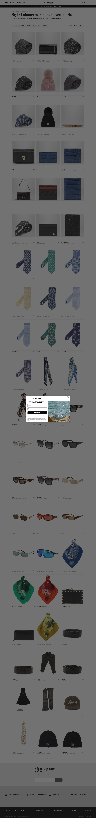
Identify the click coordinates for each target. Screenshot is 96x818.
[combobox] (29, 409)
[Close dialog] (68, 397)
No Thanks (37, 416)
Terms (29, 420)
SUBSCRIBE (37, 413)
